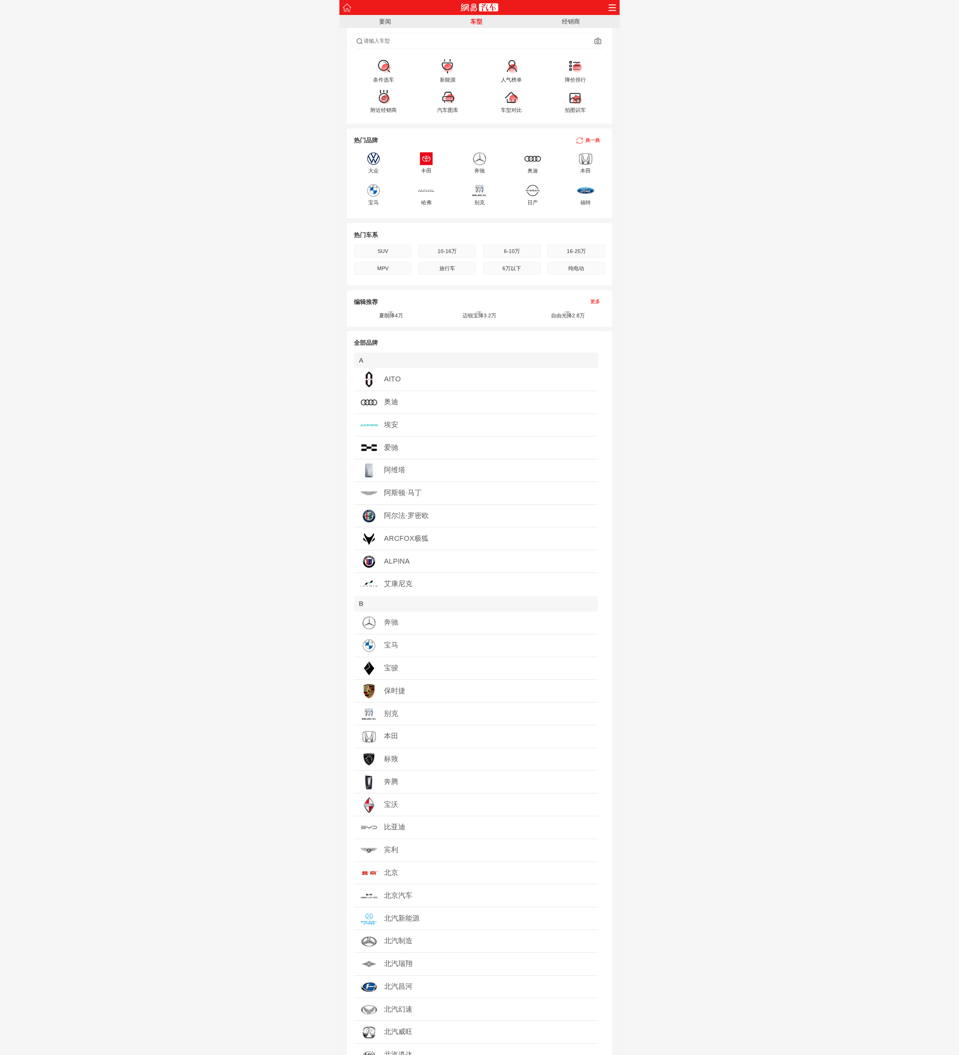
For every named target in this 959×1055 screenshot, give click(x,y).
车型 (476, 21)
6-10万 (512, 251)
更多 (595, 302)
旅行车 (447, 268)
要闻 (385, 21)
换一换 (593, 140)
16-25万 (576, 251)
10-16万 (447, 251)
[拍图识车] (598, 41)
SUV (383, 251)
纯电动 (576, 268)
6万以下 (511, 268)
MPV (382, 268)
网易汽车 (480, 7)
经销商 (571, 21)
